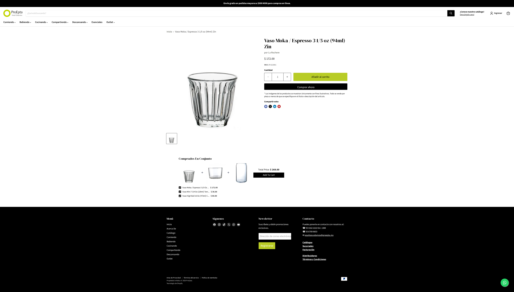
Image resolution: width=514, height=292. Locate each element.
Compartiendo (59, 22)
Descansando (79, 22)
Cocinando (41, 22)
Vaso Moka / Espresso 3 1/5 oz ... (195, 187)
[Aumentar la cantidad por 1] (287, 77)
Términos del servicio (191, 278)
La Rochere (273, 52)
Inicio (169, 31)
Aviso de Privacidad (174, 278)
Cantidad (268, 70)
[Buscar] (451, 13)
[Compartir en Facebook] (265, 106)
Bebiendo (25, 22)
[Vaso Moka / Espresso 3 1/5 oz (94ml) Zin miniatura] (171, 138)
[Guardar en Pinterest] (279, 106)
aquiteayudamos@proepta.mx (319, 235)
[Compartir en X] (270, 106)
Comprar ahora (305, 87)
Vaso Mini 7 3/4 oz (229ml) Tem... (195, 191)
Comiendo (8, 22)
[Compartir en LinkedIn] (274, 106)
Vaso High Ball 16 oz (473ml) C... (195, 196)
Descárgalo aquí (467, 14)
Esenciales (97, 22)
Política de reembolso (209, 278)
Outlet (110, 22)
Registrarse (267, 246)
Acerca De (171, 228)
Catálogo (171, 233)
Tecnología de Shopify (175, 283)
